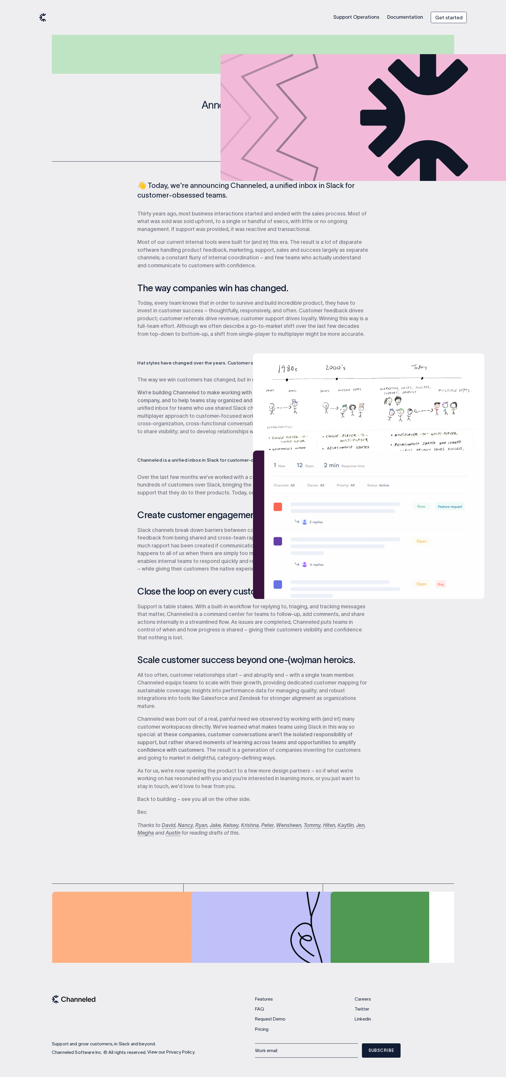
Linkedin (363, 1018)
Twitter (362, 1008)
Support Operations (356, 17)
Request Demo (270, 1018)
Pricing (262, 1029)
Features (264, 998)
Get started (449, 17)
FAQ (259, 1008)
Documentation (405, 17)
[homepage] (42, 17)
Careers (363, 998)
